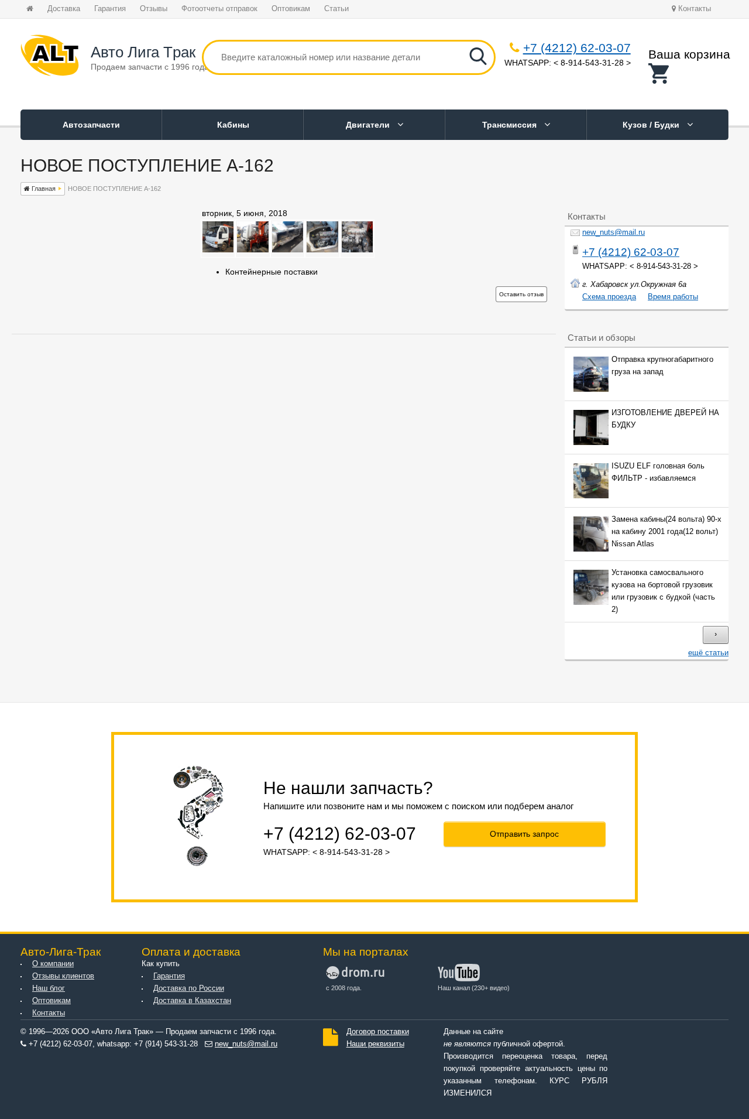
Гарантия (110, 9)
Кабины (233, 124)
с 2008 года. (344, 987)
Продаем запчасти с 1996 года (150, 66)
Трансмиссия (510, 124)
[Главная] (49, 57)
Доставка (63, 9)
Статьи (336, 9)
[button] (689, 73)
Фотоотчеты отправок (219, 9)
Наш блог (48, 988)
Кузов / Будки (652, 124)
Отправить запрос (524, 834)
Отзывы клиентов (63, 976)
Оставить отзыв (521, 294)
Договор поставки (377, 1032)
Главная (43, 188)
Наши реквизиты (375, 1044)
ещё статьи (708, 653)
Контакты (693, 9)
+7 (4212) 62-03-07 (577, 47)
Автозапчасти (91, 124)
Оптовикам (291, 9)
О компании (53, 964)
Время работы (673, 297)
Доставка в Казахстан (192, 1001)
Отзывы (153, 9)
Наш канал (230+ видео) (474, 987)
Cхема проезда (609, 297)
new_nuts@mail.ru (613, 232)
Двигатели (369, 124)
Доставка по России (188, 988)
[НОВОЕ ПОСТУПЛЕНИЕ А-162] (217, 249)
